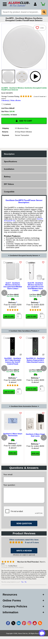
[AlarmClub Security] (19, 4)
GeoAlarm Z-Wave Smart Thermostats (12, 435)
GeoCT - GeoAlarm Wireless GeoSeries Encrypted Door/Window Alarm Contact (13, 286)
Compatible (9, 192)
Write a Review (15, 100)
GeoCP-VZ (11, 221)
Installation (9, 169)
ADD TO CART (25, 121)
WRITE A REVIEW (24, 551)
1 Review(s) (5, 100)
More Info (13, 453)
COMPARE (7, 104)
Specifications (10, 161)
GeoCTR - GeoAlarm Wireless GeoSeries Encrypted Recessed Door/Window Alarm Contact (35, 286)
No (26, 582)
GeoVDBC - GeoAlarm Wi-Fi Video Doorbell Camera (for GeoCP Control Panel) (12, 361)
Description (9, 154)
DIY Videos (9, 184)
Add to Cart (9, 316)
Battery (7, 176)
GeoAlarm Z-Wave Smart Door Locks (35, 435)
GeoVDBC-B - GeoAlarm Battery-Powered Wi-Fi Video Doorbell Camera (35, 360)
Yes (22, 582)
